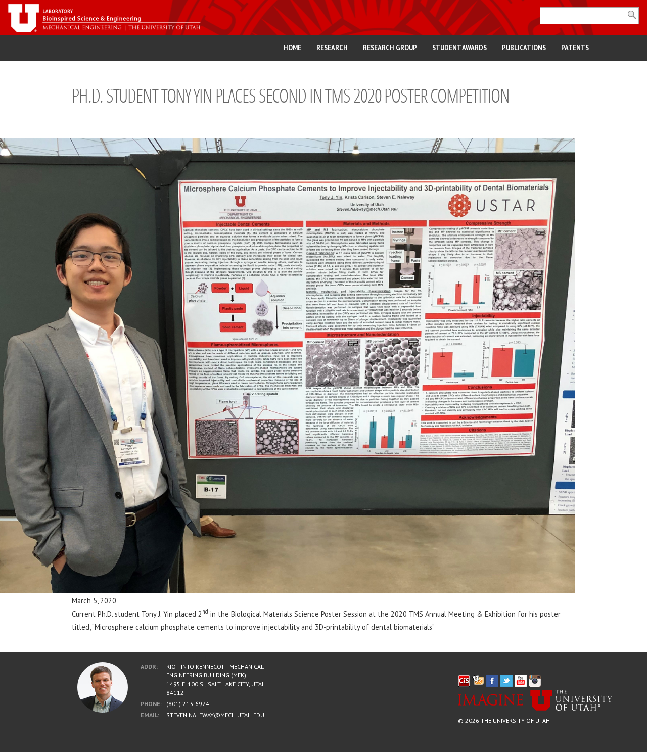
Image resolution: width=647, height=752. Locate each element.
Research (332, 47)
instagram (535, 681)
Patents (575, 47)
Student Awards (459, 47)
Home (292, 47)
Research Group (390, 47)
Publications (524, 47)
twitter (506, 681)
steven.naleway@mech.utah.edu (215, 715)
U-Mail (478, 681)
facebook (492, 681)
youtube (521, 681)
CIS (464, 681)
